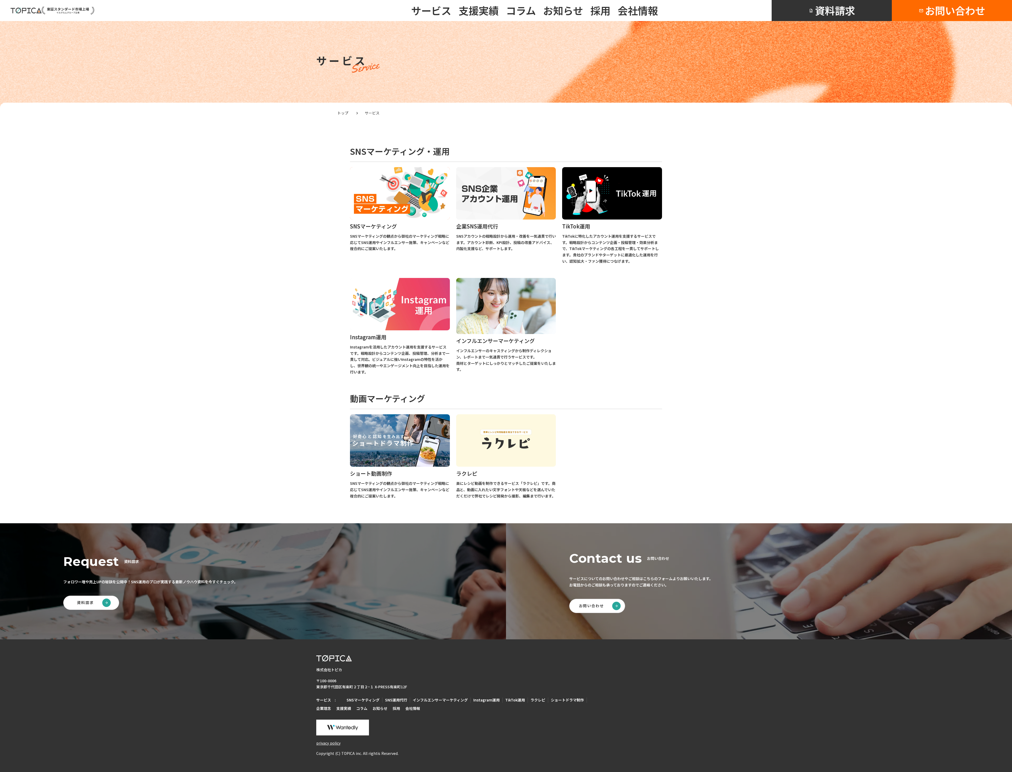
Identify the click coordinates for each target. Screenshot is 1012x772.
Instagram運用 (486, 700)
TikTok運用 (515, 700)
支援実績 (479, 10)
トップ (343, 113)
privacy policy (328, 743)
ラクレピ (538, 700)
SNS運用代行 (396, 700)
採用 (600, 10)
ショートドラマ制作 (567, 700)
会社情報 (638, 10)
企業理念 (323, 708)
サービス (431, 10)
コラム (521, 10)
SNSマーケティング (363, 700)
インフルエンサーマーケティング (440, 700)
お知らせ (563, 10)
